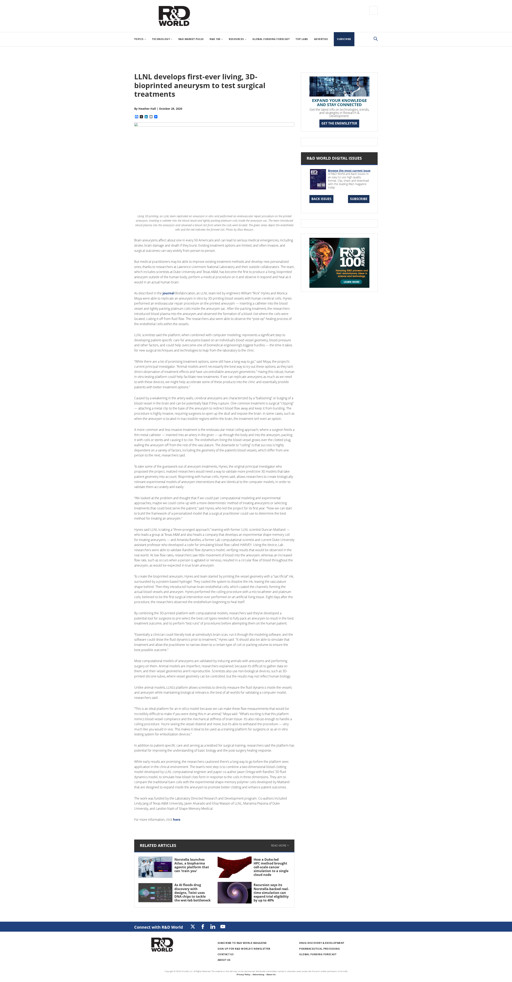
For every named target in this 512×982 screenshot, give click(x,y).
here (176, 819)
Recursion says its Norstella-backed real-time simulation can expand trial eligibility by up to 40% (271, 892)
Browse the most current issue (349, 170)
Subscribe (358, 199)
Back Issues (321, 199)
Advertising (258, 974)
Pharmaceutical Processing (319, 948)
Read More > (280, 845)
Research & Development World (174, 16)
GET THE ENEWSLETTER (339, 123)
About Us (224, 960)
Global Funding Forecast (317, 954)
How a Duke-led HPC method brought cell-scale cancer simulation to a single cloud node (271, 867)
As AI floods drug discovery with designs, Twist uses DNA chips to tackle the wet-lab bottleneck (192, 892)
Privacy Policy (243, 974)
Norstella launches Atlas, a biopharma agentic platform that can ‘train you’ (191, 865)
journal (168, 293)
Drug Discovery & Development (321, 943)
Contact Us (226, 954)
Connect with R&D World (158, 927)
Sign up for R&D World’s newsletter (244, 948)
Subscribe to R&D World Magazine (242, 943)
